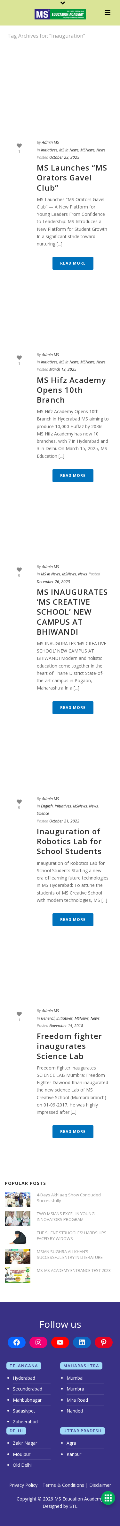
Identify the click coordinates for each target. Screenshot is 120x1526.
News (100, 150)
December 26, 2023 (53, 581)
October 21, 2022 (64, 821)
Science (43, 813)
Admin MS (50, 142)
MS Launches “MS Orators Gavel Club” (72, 177)
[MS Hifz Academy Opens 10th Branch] (60, 320)
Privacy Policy (23, 1485)
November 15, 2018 (66, 1025)
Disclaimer (100, 1485)
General (47, 1018)
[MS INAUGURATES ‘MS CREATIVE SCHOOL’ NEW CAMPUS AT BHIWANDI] (60, 532)
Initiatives (49, 150)
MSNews (87, 150)
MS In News (68, 150)
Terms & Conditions (63, 1485)
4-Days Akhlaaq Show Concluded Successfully (69, 1197)
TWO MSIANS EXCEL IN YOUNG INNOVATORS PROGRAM (66, 1216)
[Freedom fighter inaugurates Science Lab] (60, 976)
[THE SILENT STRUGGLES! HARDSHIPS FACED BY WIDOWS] (17, 1237)
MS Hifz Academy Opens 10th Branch (71, 390)
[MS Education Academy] (60, 14)
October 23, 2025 (64, 157)
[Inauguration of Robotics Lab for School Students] (60, 764)
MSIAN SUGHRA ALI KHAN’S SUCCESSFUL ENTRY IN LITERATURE (70, 1254)
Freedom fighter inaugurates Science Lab (69, 1046)
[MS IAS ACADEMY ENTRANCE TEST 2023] (17, 1274)
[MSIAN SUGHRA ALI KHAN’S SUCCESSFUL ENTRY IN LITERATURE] (17, 1256)
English (47, 806)
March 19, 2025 (62, 369)
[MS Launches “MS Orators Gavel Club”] (60, 108)
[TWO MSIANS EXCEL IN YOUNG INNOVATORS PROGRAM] (17, 1218)
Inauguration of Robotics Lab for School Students (69, 841)
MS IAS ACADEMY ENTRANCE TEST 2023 (74, 1270)
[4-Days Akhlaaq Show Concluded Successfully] (17, 1199)
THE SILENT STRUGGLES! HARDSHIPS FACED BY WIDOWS (72, 1235)
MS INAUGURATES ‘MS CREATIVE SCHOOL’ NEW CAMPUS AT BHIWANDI (72, 612)
